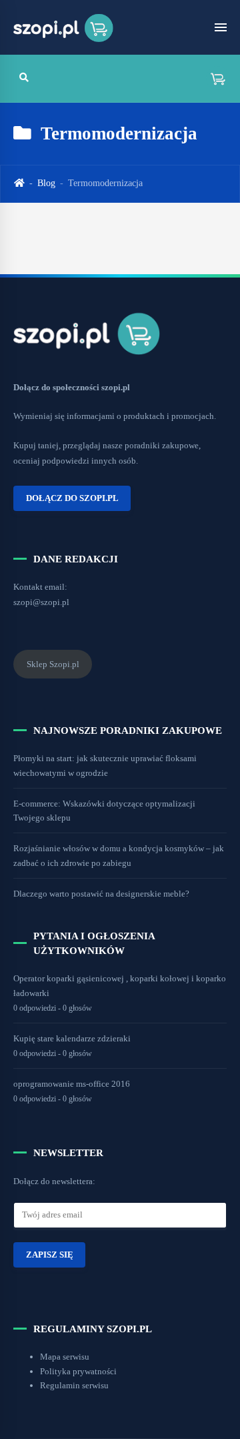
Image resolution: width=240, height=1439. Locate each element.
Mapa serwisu (64, 1357)
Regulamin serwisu (74, 1385)
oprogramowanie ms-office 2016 (71, 1084)
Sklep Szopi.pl (53, 664)
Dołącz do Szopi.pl (72, 498)
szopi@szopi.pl (41, 602)
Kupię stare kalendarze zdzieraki (72, 1038)
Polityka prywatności (78, 1371)
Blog (46, 183)
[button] (213, 78)
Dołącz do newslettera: (54, 1181)
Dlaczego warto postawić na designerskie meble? (101, 894)
